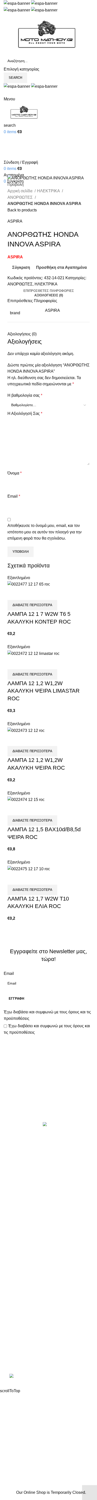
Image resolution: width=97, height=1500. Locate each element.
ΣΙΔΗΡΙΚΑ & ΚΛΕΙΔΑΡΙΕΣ (27, 1257)
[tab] (48, 291)
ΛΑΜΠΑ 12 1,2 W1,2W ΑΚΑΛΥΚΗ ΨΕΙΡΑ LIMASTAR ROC (43, 691)
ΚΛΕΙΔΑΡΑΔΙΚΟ (18, 1248)
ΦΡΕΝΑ (11, 1239)
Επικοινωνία (49, 1105)
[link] (48, 1377)
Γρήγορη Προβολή (27, 594)
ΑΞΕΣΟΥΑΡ (14, 1155)
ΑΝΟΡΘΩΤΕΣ (20, 197)
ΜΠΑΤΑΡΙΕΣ (15, 1201)
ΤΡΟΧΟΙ (11, 1229)
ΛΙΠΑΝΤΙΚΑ (14, 1192)
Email (13, 496)
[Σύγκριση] (13, 594)
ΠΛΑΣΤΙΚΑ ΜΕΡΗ (20, 1211)
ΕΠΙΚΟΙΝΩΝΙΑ (17, 1301)
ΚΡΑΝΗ (11, 1183)
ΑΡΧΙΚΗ (11, 1273)
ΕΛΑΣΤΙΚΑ (13, 1164)
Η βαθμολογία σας (24, 395)
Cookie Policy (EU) (21, 1310)
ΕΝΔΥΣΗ (12, 1220)
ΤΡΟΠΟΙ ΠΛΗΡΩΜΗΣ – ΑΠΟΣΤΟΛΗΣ (38, 1292)
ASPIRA (14, 221)
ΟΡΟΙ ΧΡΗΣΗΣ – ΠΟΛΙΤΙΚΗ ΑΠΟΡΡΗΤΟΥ (42, 1283)
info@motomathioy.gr (23, 1352)
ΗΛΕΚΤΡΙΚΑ (49, 191)
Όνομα (14, 473)
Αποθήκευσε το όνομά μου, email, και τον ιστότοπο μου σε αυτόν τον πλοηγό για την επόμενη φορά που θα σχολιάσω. (44, 531)
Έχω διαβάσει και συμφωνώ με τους (47, 1015)
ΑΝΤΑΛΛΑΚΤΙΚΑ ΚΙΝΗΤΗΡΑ (29, 1146)
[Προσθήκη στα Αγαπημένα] (40, 594)
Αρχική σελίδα (20, 191)
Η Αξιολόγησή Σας (24, 413)
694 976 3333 (16, 1344)
